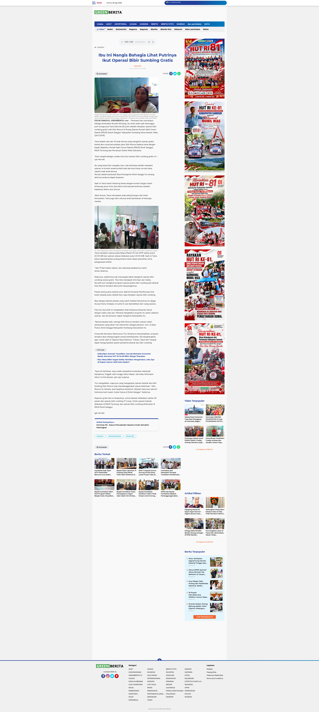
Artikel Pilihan (193, 493)
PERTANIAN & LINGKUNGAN (156, 694)
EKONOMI (151, 672)
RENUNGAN (152, 697)
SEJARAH (188, 697)
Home (99, 3)
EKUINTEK (170, 672)
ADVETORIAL (121, 24)
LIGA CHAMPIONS (136, 684)
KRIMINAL (170, 681)
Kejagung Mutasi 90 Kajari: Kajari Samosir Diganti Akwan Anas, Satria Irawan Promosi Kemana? (193, 512)
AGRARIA (144, 24)
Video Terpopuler (194, 401)
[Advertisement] (205, 471)
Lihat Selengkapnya (204, 617)
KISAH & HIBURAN (136, 681)
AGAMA (133, 24)
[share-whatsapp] (179, 73)
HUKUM (132, 678)
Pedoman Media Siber (215, 675)
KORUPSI (151, 681)
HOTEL (187, 675)
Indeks (100, 24)
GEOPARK (188, 672)
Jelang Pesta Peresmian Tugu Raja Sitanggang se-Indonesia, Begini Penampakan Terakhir (194, 419)
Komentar (103, 74)
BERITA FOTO (167, 24)
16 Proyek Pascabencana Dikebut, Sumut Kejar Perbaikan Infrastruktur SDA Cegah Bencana (198, 595)
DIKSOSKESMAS (114, 436)
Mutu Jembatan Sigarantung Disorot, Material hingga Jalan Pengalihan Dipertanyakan (198, 561)
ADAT (109, 24)
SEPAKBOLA (133, 700)
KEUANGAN (189, 678)
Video (101, 29)
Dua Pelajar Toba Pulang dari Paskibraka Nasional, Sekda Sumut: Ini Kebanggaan (198, 583)
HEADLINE (130, 436)
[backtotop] (159, 661)
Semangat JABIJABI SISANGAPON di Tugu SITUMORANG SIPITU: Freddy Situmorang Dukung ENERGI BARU (214, 419)
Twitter (113, 679)
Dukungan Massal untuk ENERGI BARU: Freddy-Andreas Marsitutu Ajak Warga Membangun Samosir (194, 440)
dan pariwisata (194, 24)
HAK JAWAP (152, 675)
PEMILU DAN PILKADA (174, 691)
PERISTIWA (133, 694)
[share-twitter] (175, 73)
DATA (207, 24)
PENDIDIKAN (190, 691)
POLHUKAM (170, 694)
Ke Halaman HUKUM (204, 542)
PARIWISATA (152, 691)
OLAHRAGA (170, 688)
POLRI (131, 697)
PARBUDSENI (134, 691)
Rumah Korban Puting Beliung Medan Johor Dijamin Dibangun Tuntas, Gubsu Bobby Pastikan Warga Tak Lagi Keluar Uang (198, 606)
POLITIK (188, 694)
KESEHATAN (171, 678)
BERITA (154, 24)
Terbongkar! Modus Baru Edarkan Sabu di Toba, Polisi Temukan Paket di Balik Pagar (215, 512)
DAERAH (181, 24)
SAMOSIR (169, 697)
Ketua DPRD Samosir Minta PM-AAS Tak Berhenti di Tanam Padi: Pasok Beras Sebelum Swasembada (198, 572)
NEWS (149, 688)
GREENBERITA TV (135, 675)
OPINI (187, 688)
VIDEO (149, 700)
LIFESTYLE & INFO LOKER (194, 681)
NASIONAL (189, 684)
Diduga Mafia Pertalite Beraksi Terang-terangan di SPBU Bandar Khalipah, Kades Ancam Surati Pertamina (194, 533)
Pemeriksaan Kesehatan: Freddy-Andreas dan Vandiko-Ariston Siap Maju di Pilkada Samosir (215, 440)
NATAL (131, 688)
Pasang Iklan (211, 672)
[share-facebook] (171, 73)
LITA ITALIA (151, 684)
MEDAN (169, 684)
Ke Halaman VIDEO (204, 449)
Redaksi (210, 669)
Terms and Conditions (215, 678)
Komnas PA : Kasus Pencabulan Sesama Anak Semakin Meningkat (122, 426)
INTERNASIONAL (153, 678)
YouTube (118, 679)
